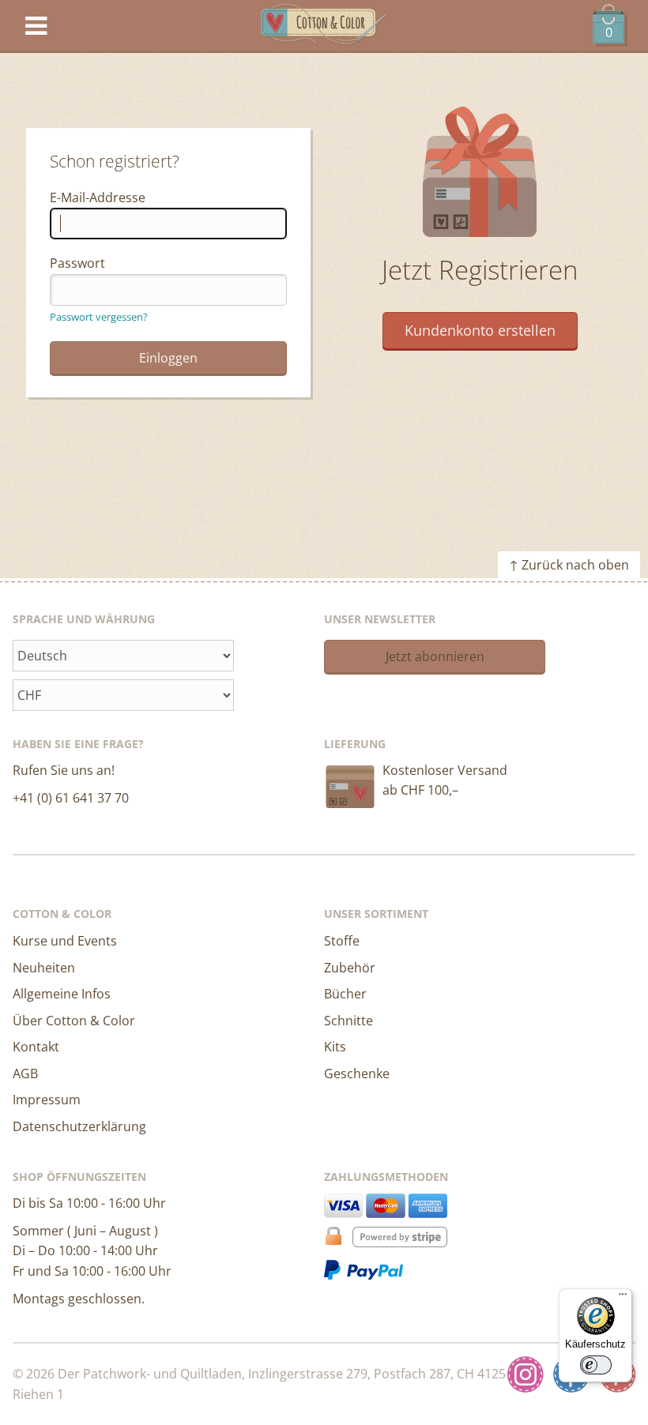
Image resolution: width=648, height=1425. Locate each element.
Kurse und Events (65, 940)
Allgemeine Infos (62, 993)
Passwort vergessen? (99, 317)
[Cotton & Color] (324, 26)
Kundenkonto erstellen (480, 330)
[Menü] (622, 1297)
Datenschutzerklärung (79, 1126)
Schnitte (348, 1020)
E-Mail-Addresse (97, 197)
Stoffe (342, 940)
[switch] (596, 1364)
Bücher (345, 993)
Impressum (47, 1099)
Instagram (525, 1374)
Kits (335, 1046)
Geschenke (357, 1073)
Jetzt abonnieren (435, 656)
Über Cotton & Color (74, 1020)
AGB (25, 1073)
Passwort (77, 263)
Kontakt (36, 1046)
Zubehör (349, 967)
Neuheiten (44, 967)
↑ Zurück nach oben (569, 564)
